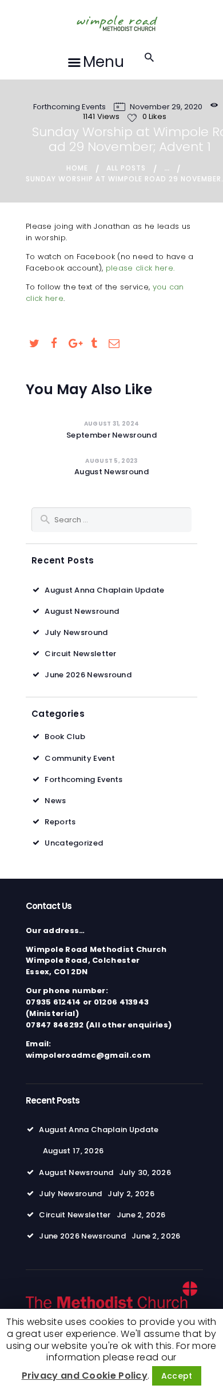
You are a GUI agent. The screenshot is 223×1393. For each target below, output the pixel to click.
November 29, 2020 (166, 106)
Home (77, 168)
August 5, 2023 (111, 461)
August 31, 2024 (112, 423)
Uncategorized (74, 843)
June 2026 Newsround (88, 674)
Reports (60, 821)
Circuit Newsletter (80, 653)
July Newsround (76, 632)
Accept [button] (177, 1376)
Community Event (80, 758)
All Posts (126, 168)
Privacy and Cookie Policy (85, 1376)
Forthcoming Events (69, 106)
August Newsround (111, 472)
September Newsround (111, 435)
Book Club (65, 736)
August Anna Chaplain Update (104, 590)
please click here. (140, 268)
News (55, 800)
